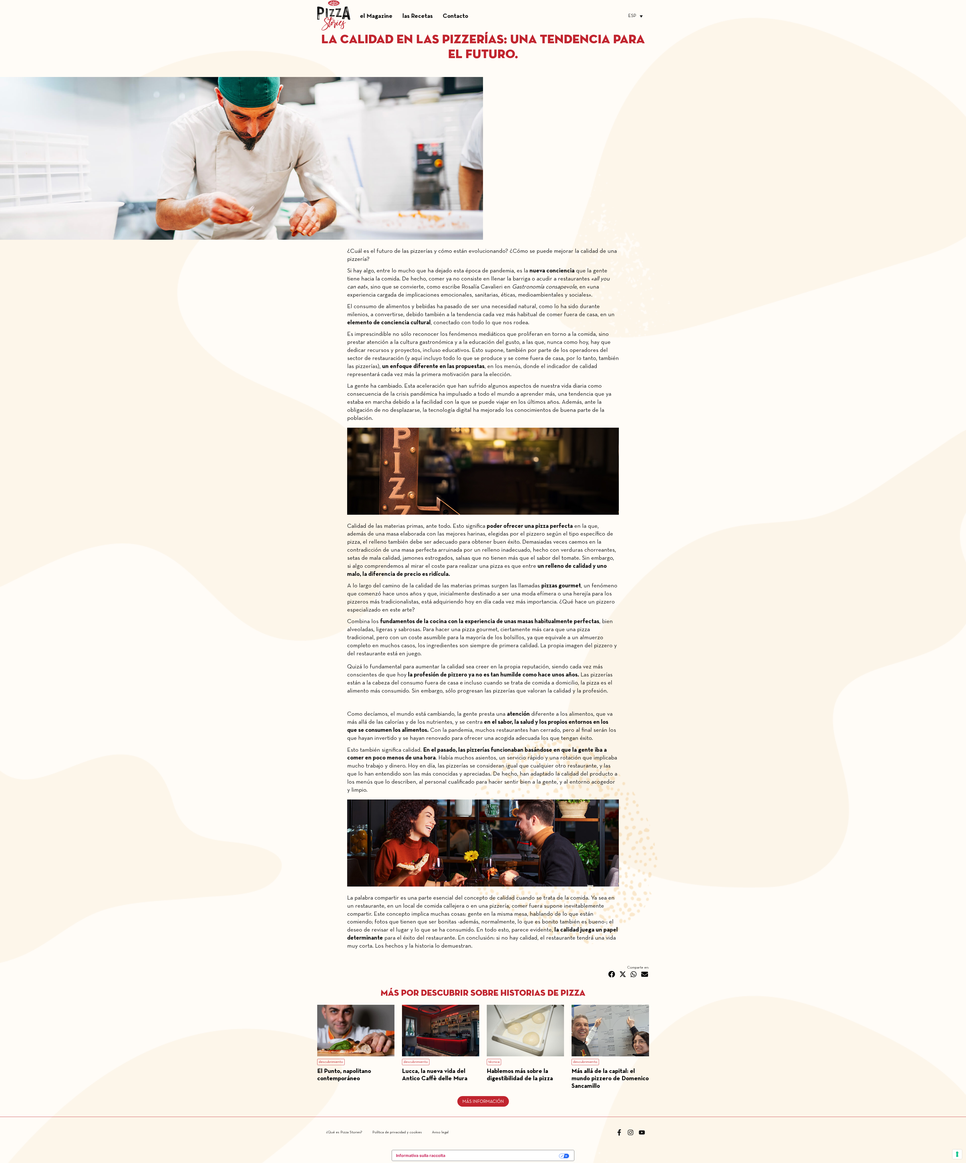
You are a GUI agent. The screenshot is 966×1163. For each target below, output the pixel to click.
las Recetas (418, 16)
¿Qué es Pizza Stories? (344, 1132)
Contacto (455, 16)
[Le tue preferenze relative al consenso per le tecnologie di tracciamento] (957, 1154)
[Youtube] (642, 1132)
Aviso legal (440, 1132)
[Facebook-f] (619, 1132)
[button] (612, 974)
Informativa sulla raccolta (420, 1155)
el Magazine (376, 16)
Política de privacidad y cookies (397, 1132)
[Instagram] (630, 1132)
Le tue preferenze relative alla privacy (505, 1155)
